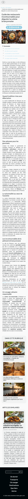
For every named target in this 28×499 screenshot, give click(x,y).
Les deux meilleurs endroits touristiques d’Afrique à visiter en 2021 (13, 378)
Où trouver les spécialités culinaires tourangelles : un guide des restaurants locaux (13, 358)
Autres (14, 491)
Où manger (8, 7)
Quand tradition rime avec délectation (12, 48)
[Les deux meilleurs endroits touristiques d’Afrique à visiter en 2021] (14, 369)
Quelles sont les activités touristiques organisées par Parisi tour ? (13, 399)
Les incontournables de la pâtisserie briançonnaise (15, 56)
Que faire (14, 488)
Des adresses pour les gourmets (11, 51)
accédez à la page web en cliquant (12, 282)
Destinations (14, 485)
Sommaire (7, 46)
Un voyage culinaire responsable (11, 58)
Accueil (2, 7)
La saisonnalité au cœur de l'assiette (12, 53)
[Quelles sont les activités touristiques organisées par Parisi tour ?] (14, 389)
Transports (14, 480)
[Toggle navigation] (3, 2)
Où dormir (14, 477)
